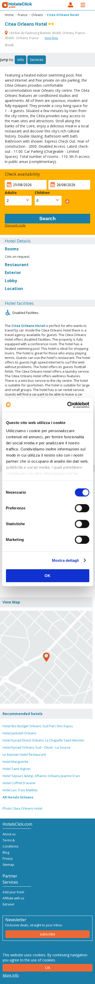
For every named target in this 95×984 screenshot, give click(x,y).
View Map (51, 38)
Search (47, 218)
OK (47, 575)
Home (9, 15)
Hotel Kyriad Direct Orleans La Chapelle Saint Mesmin (43, 740)
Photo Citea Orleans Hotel (22, 808)
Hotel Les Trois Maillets (20, 790)
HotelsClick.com (17, 5)
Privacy (8, 858)
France (22, 15)
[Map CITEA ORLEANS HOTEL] (46, 657)
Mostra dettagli (65, 560)
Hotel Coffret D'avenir (19, 783)
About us (9, 834)
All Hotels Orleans (18, 797)
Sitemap (8, 864)
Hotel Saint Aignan (17, 768)
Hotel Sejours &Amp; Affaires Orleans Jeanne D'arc (41, 776)
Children (42, 192)
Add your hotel (13, 892)
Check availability (22, 174)
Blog (6, 852)
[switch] (82, 508)
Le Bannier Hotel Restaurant (24, 754)
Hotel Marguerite (15, 761)
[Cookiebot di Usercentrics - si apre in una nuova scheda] (67, 405)
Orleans (37, 15)
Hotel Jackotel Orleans (19, 733)
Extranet (8, 904)
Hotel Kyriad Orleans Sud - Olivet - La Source (36, 747)
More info (11, 975)
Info (20, 59)
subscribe (47, 934)
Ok (47, 967)
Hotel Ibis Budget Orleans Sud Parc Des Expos (38, 726)
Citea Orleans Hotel (63, 15)
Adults (11, 192)
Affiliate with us (13, 898)
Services (36, 59)
